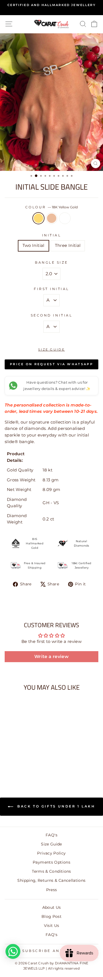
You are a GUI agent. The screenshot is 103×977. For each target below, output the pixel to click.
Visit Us (51, 925)
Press (51, 890)
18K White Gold (64, 218)
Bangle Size (51, 262)
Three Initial (68, 245)
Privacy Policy (51, 853)
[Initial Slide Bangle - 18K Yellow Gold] (16, 764)
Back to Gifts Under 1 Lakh (55, 806)
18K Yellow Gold (38, 218)
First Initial (51, 289)
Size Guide (51, 349)
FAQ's (51, 835)
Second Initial (51, 315)
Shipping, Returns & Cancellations (51, 880)
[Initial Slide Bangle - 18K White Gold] (29, 764)
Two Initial (33, 245)
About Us (51, 907)
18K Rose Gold (51, 218)
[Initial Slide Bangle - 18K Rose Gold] (22, 764)
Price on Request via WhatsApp (51, 364)
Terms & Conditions (51, 871)
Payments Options (51, 862)
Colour (51, 207)
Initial (51, 235)
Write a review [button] (51, 656)
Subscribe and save (50, 951)
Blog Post (51, 916)
